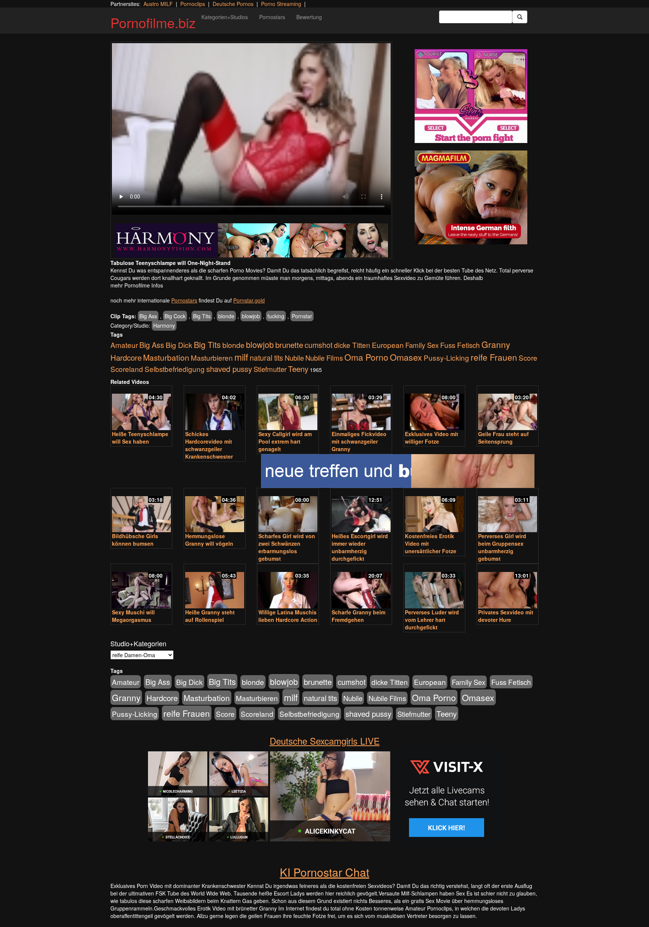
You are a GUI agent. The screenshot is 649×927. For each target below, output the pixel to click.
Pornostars (272, 17)
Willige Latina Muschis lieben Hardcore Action (287, 615)
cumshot (318, 345)
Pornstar (302, 316)
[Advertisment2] (471, 197)
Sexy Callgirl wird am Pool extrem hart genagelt (285, 441)
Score (528, 357)
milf (241, 356)
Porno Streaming (281, 4)
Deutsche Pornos (233, 4)
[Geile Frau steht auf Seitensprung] (507, 408)
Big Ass (148, 316)
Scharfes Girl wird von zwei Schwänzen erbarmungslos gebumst (286, 547)
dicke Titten (352, 345)
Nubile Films (324, 358)
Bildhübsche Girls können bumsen (135, 539)
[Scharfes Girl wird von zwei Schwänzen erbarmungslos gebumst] (287, 511)
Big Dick (179, 345)
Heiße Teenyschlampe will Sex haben (140, 437)
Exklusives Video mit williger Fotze (431, 437)
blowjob (251, 316)
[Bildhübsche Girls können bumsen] (141, 511)
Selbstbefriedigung (175, 369)
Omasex (406, 357)
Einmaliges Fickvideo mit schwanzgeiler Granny (359, 441)
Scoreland (126, 369)
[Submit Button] (519, 17)
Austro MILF (158, 4)
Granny (495, 344)
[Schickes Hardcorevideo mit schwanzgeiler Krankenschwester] (214, 408)
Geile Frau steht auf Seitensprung (503, 437)
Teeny (298, 368)
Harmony (164, 325)
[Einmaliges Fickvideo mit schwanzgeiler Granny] (361, 408)
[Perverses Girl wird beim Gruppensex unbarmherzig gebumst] (507, 511)
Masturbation (166, 357)
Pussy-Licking (446, 357)
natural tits (266, 357)
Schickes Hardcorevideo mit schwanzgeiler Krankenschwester (209, 445)
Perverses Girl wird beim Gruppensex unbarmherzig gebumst (502, 547)
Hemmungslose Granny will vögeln (209, 539)
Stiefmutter (270, 369)
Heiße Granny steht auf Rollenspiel (210, 615)
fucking (275, 316)
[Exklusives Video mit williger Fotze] (434, 408)
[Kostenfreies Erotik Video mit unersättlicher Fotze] (434, 511)
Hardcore (126, 357)
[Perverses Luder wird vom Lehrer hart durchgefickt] (434, 586)
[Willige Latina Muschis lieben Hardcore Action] (287, 586)
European (388, 345)
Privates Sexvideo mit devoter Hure (505, 615)
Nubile (294, 358)
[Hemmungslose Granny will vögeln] (214, 511)
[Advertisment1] (471, 96)
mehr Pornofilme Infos (136, 285)
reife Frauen (494, 357)
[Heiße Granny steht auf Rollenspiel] (214, 586)
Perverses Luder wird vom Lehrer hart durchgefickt (432, 619)
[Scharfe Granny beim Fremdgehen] (361, 586)
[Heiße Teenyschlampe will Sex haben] (141, 408)
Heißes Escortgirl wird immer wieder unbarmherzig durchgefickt (360, 547)
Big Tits (202, 316)
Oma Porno (366, 357)
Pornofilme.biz (153, 22)
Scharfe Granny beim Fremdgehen (358, 615)
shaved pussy (229, 368)
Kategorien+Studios (224, 17)
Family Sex (422, 345)
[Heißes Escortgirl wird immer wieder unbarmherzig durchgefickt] (361, 511)
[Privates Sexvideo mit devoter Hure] (507, 586)
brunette (289, 344)
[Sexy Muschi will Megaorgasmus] (141, 586)
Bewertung (309, 17)
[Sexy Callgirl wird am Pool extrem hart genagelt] (287, 408)
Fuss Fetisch (460, 345)
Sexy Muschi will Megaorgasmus (133, 615)
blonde (226, 316)
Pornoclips (192, 4)
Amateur (124, 345)
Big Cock (175, 316)
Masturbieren (212, 357)
